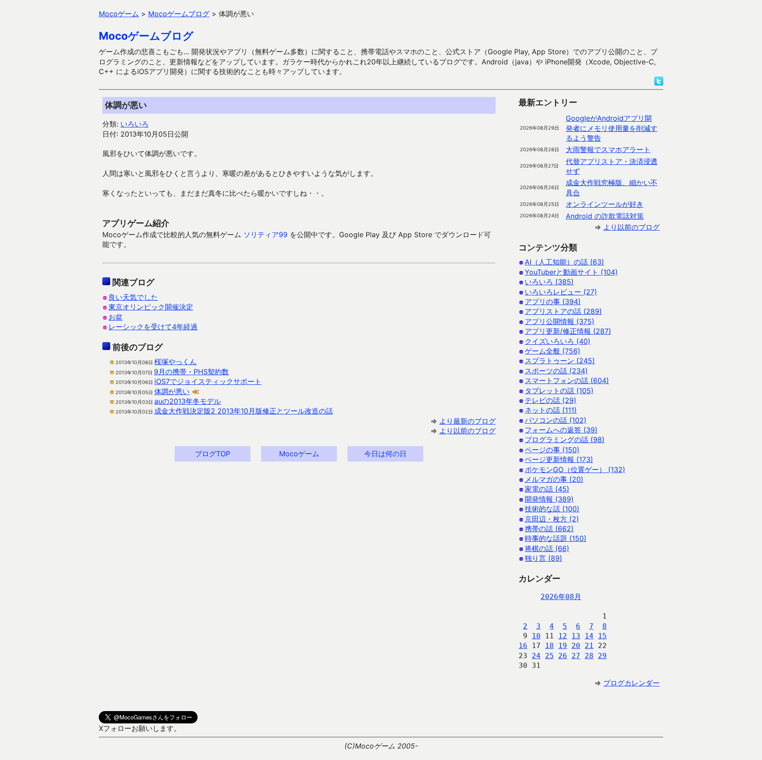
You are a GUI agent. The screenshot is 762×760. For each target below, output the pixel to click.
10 (536, 636)
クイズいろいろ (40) (557, 341)
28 (589, 656)
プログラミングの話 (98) (565, 439)
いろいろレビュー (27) (561, 291)
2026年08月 (561, 596)
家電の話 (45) (547, 488)
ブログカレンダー (631, 682)
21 (589, 645)
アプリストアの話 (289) (563, 311)
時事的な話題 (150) (555, 538)
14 (589, 636)
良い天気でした (133, 297)
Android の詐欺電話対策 (605, 216)
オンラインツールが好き (604, 204)
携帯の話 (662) (549, 528)
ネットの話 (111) (551, 410)
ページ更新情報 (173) (559, 459)
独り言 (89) (543, 558)
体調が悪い (172, 391)
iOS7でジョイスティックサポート (207, 381)
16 (523, 645)
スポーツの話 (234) (556, 370)
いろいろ (134, 123)
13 (576, 636)
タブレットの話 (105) (559, 390)
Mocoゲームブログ (146, 36)
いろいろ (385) (549, 281)
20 (576, 645)
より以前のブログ (467, 430)
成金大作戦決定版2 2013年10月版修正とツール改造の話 (243, 410)
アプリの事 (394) (553, 301)
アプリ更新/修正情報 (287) (568, 331)
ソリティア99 (265, 234)
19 (562, 645)
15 (602, 636)
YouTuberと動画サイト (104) (571, 272)
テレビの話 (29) (550, 400)
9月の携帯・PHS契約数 (191, 371)
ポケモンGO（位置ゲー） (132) (575, 469)
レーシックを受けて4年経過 (153, 326)
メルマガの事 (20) (554, 479)
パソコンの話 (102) (555, 420)
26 (562, 656)
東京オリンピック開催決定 (150, 306)
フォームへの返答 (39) (561, 429)
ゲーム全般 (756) (552, 350)
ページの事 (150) (552, 449)
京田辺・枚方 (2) (552, 518)
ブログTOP (212, 453)
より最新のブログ (467, 421)
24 (536, 656)
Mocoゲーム (299, 453)
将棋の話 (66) (547, 548)
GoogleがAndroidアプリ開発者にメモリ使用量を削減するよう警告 (611, 128)
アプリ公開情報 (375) (559, 321)
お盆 (115, 317)
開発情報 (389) (549, 499)
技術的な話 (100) (552, 508)
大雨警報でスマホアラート (608, 149)
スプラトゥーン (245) (560, 360)
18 (549, 645)
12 (562, 636)
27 (576, 656)
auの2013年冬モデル (187, 401)
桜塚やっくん (175, 361)
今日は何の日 (385, 453)
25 (549, 656)
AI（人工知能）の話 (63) (564, 261)
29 (602, 656)
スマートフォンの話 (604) (567, 380)
